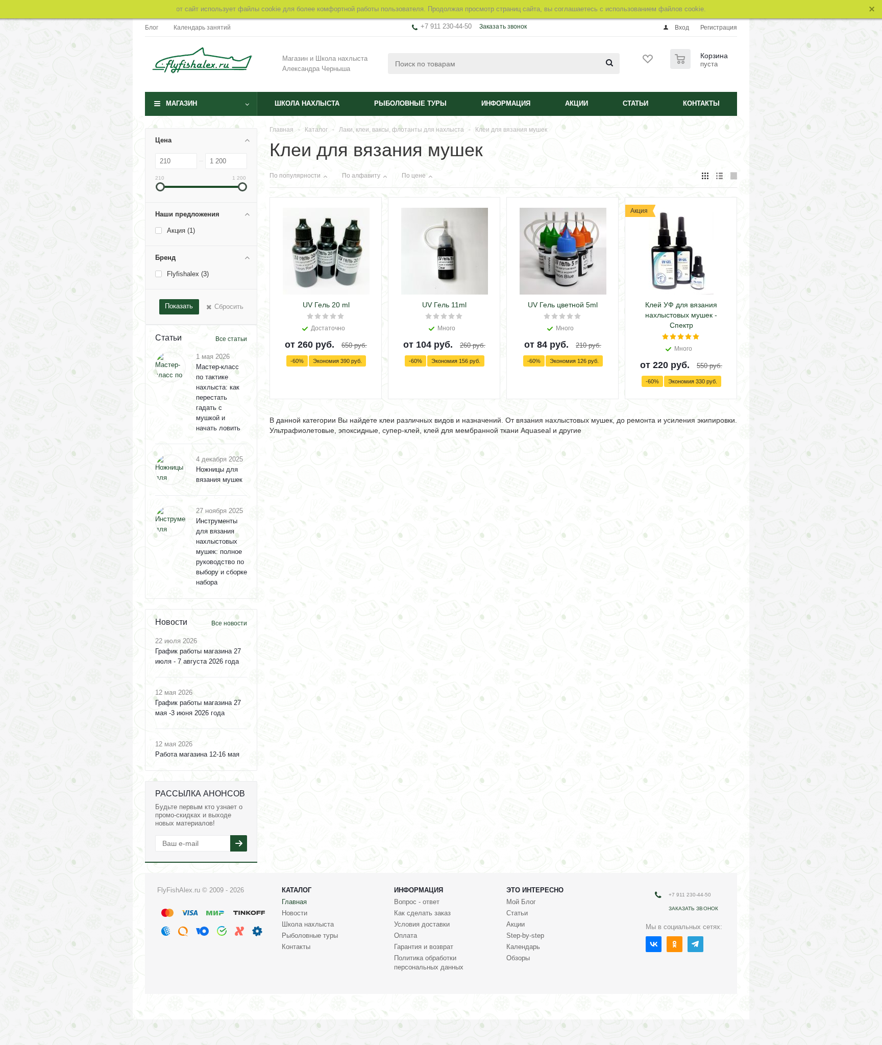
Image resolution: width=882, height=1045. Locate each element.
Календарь (523, 947)
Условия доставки (422, 924)
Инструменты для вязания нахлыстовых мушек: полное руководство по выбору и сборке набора (221, 551)
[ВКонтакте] (654, 944)
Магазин (181, 103)
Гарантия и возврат (423, 947)
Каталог (296, 890)
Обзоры (518, 958)
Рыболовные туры (410, 103)
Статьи (635, 103)
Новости (294, 913)
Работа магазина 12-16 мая (197, 754)
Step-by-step (525, 935)
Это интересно (535, 890)
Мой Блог (521, 902)
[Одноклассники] (674, 944)
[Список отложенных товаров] (648, 62)
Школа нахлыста (307, 103)
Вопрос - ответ (416, 902)
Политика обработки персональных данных (428, 962)
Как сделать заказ (422, 913)
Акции (576, 103)
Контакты (701, 103)
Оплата (405, 935)
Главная (294, 902)
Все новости (229, 623)
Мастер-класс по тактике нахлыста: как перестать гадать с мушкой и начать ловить (218, 397)
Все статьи (231, 339)
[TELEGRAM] (695, 944)
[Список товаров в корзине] (700, 66)
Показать (179, 306)
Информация (505, 103)
